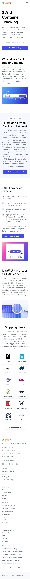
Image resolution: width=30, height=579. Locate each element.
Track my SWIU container (11, 236)
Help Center (5, 520)
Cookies (4, 538)
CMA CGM (8, 373)
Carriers (4, 490)
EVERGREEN (8, 396)
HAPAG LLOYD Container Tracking (12, 557)
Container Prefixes (7, 492)
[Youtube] (17, 464)
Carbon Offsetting (7, 480)
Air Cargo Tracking (7, 477)
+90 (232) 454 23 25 (9, 450)
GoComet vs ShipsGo (8, 508)
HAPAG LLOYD (21, 373)
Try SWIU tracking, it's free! (14, 172)
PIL (22, 420)
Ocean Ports (5, 487)
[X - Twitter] (6, 464)
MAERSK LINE (22, 361)
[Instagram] (13, 464)
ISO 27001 (5, 541)
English (18, 567)
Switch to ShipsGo (7, 511)
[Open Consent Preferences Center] (11, 567)
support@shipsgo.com (10, 460)
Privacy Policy (6, 533)
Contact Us (5, 523)
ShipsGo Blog (6, 514)
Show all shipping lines (14, 427)
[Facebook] (10, 464)
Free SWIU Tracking (15, 48)
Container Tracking (8, 471)
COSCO (8, 384)
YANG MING (8, 408)
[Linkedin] (3, 464)
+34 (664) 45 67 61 (9, 456)
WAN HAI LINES (22, 408)
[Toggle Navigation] (27, 3)
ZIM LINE (8, 420)
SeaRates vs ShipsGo (8, 505)
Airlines (4, 498)
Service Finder (6, 474)
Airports (4, 495)
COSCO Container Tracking (10, 560)
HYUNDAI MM (22, 396)
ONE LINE (22, 384)
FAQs (3, 517)
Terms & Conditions (8, 530)
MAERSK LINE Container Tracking (12, 551)
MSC (8, 361)
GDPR (3, 536)
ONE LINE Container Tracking (11, 563)
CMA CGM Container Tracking (11, 554)
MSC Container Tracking (9, 549)
